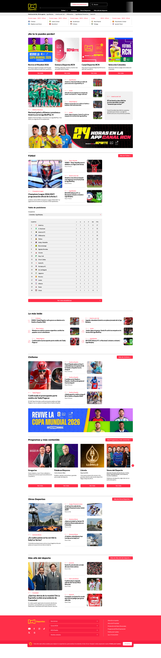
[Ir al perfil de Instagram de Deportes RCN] (39, 629)
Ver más (40, 73)
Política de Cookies (115, 644)
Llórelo (83, 470)
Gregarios (32, 470)
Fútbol (63, 10)
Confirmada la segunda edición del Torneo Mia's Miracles (73, 582)
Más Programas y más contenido (118, 440)
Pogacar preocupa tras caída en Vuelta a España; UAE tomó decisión (77, 104)
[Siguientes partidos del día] (131, 21)
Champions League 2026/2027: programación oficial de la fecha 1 (42, 195)
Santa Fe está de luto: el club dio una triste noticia (74, 566)
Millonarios (70, 14)
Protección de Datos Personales (117, 626)
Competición (31, 211)
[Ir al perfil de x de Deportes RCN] (29, 633)
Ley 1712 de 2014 (113, 634)
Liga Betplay (49, 14)
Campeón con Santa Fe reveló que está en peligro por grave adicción (75, 598)
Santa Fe (92, 14)
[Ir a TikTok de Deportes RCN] (44, 629)
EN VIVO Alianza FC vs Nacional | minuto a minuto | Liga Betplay (74, 194)
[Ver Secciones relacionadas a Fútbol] (67, 10)
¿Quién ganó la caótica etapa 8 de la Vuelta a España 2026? (75, 395)
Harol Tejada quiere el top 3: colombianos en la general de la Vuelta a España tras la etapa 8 (74, 366)
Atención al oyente (113, 620)
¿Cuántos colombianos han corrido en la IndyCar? (74, 537)
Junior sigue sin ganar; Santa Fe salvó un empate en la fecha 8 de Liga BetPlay (77, 115)
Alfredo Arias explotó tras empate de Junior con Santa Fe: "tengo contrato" (76, 93)
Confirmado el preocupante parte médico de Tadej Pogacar (49, 341)
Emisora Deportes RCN (65, 65)
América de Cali (60, 14)
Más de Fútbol (125, 155)
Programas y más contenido (44, 440)
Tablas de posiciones (79, 4)
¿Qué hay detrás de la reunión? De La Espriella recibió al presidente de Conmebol (44, 597)
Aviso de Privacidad (113, 623)
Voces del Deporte (115, 470)
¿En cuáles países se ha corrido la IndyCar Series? (42, 539)
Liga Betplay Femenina (81, 14)
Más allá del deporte (100, 10)
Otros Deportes (85, 10)
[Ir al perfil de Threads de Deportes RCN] (34, 633)
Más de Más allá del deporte (120, 558)
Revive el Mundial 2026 (38, 65)
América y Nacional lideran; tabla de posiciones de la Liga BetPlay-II (76, 82)
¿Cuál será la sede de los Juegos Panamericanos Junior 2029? (75, 508)
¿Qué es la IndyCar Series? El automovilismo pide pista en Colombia (74, 523)
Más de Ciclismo (124, 357)
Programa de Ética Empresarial (116, 629)
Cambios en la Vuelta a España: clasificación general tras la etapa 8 (74, 381)
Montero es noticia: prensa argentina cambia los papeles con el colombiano (48, 331)
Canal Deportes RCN (90, 65)
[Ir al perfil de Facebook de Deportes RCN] (34, 629)
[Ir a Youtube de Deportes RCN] (29, 629)
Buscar (96, 4)
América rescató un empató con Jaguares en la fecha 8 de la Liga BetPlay (74, 179)
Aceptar (127, 644)
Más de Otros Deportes (122, 499)
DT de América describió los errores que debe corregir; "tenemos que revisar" (116, 102)
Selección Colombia (117, 65)
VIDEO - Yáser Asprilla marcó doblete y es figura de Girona (75, 163)
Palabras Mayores (62, 470)
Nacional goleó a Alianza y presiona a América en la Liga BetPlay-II (44, 113)
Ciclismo (74, 10)
